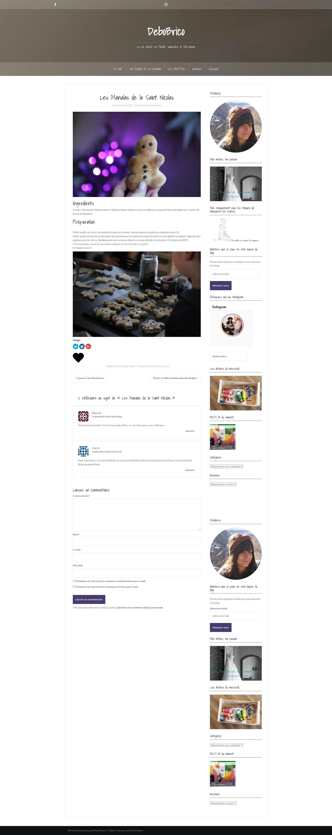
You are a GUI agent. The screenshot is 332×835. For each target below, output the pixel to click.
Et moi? (117, 69)
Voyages (197, 69)
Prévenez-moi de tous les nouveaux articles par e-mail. (107, 586)
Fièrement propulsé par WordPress (86, 830)
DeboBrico (166, 31)
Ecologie (214, 69)
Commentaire (81, 495)
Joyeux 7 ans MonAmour (90, 378)
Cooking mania (127, 366)
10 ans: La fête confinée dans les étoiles (174, 378)
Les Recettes (176, 69)
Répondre (190, 431)
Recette (157, 366)
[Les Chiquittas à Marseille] (223, 437)
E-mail (77, 549)
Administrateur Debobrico (148, 105)
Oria (118, 830)
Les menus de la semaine (145, 69)
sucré (166, 366)
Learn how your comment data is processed (139, 607)
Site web (78, 565)
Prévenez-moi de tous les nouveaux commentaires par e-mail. (111, 581)
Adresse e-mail (218, 608)
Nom (76, 534)
